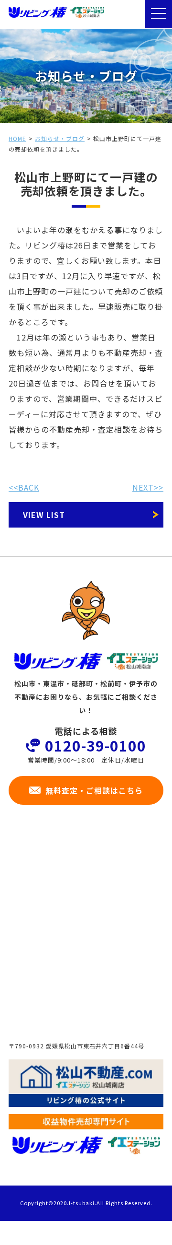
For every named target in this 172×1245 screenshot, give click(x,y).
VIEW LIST (44, 514)
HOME (17, 138)
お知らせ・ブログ (60, 138)
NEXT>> (147, 487)
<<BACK (24, 487)
